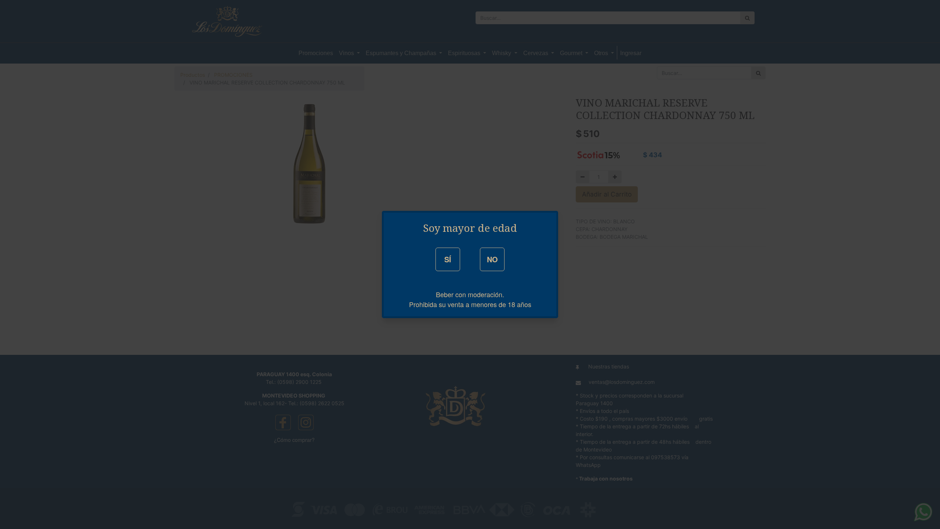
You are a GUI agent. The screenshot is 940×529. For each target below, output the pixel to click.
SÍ (447, 259)
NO (492, 259)
